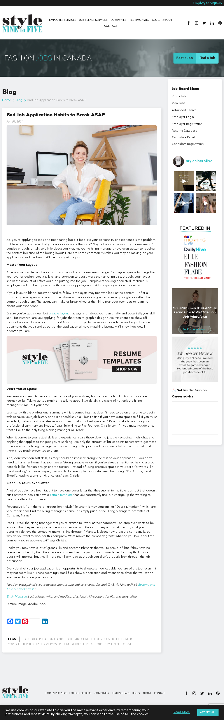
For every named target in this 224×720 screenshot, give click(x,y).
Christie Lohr (91, 639)
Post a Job (184, 58)
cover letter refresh (121, 639)
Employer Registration (187, 124)
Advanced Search (184, 110)
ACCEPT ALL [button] (208, 712)
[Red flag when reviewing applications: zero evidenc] (206, 203)
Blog (156, 20)
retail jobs (94, 644)
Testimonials (139, 20)
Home (6, 100)
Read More (181, 712)
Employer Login (183, 117)
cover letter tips (21, 644)
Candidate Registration (188, 143)
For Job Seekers (80, 693)
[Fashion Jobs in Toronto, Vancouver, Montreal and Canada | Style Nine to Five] (22, 22)
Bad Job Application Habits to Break (51, 639)
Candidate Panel (183, 137)
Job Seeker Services (93, 20)
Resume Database (184, 130)
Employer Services (62, 20)
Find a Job (207, 58)
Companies (118, 20)
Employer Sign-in (207, 3)
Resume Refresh (71, 644)
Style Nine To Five (118, 644)
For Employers (56, 693)
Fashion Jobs (46, 644)
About (167, 20)
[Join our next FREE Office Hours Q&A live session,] (184, 181)
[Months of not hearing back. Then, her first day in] (184, 203)
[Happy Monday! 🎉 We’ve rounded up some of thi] (206, 181)
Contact (110, 26)
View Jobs (178, 103)
